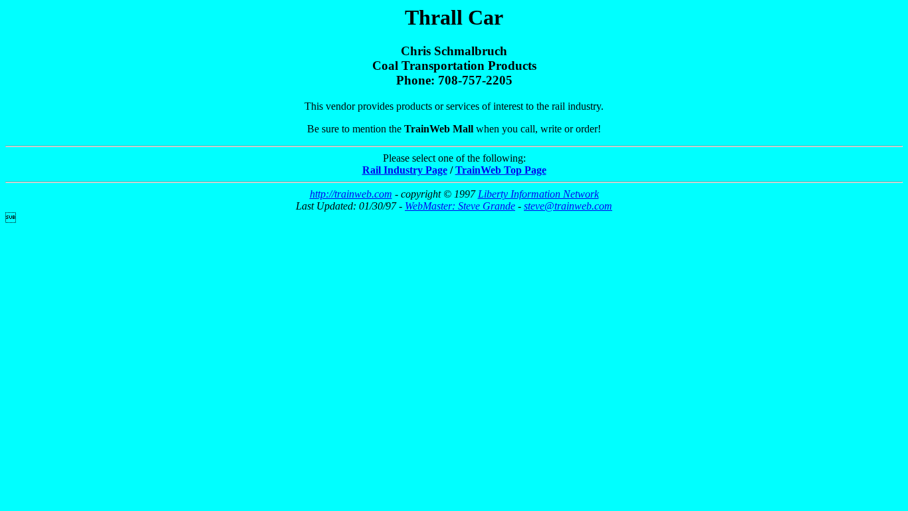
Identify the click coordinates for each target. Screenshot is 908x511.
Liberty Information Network (538, 194)
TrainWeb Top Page (500, 170)
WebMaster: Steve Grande (460, 206)
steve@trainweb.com (568, 206)
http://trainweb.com (351, 194)
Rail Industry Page (404, 170)
